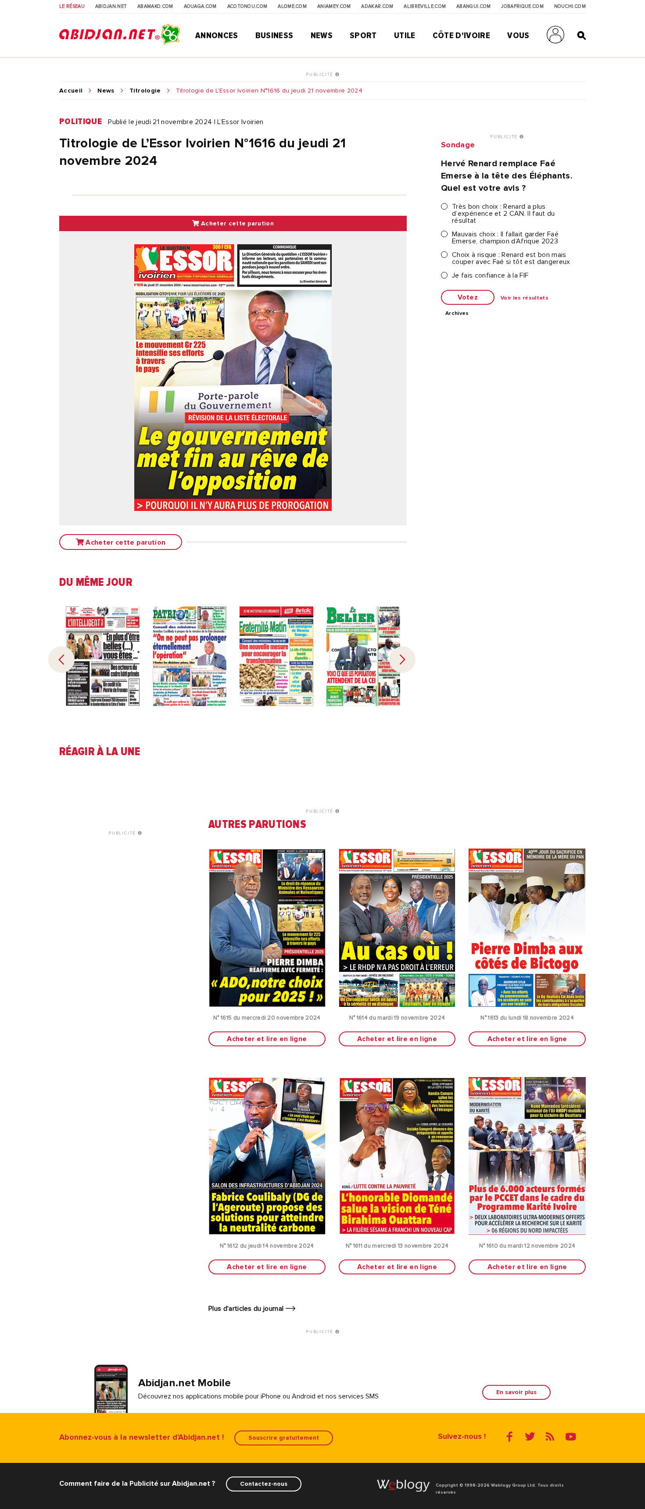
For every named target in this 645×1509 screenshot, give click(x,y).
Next (402, 659)
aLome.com (292, 6)
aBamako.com (155, 6)
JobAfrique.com (522, 6)
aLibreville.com (425, 6)
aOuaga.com (200, 6)
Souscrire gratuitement (283, 1437)
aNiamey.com (334, 6)
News (322, 35)
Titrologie (145, 91)
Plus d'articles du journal (247, 1308)
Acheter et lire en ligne (267, 1039)
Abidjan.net (111, 6)
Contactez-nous (263, 1484)
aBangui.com (473, 6)
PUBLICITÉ (320, 74)
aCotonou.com (247, 6)
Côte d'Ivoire (461, 35)
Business (274, 35)
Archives (457, 313)
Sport (363, 35)
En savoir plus (516, 1392)
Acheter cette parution (236, 223)
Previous (61, 659)
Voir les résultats (524, 298)
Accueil (70, 91)
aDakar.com (377, 6)
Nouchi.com (570, 6)
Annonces (216, 35)
